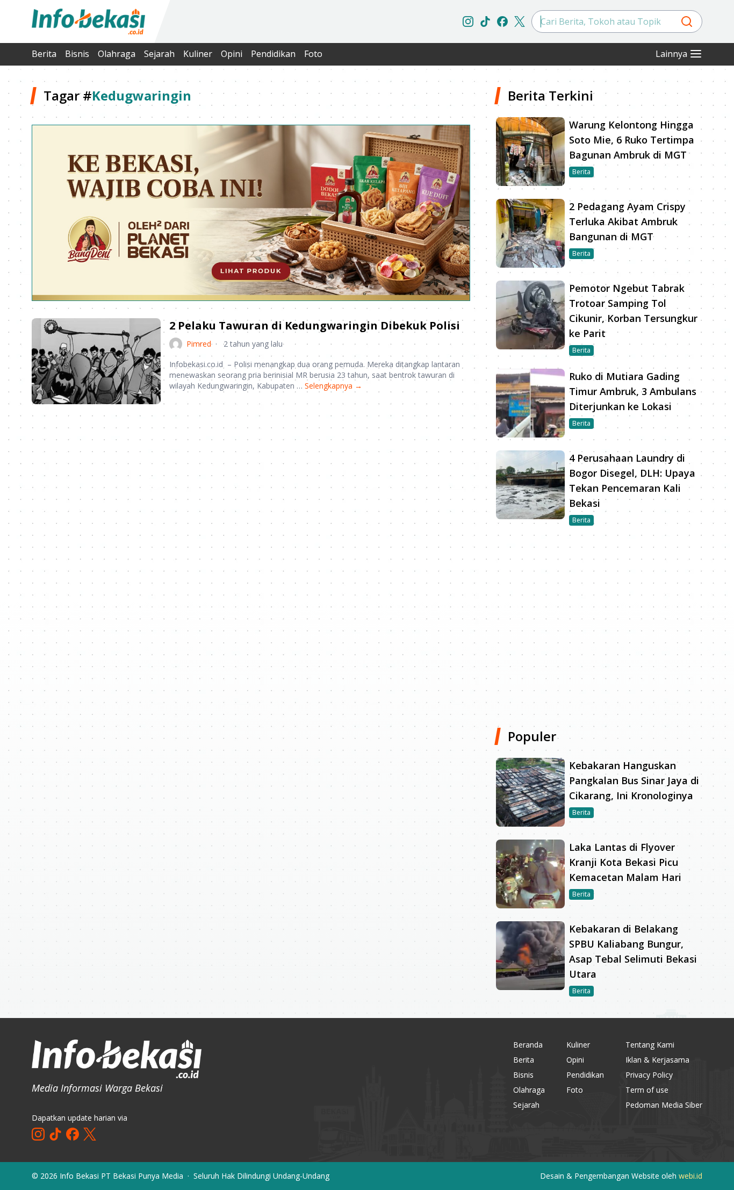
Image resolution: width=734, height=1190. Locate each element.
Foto (313, 54)
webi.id (690, 1176)
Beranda (528, 1045)
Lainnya (671, 54)
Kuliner (197, 54)
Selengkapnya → (333, 386)
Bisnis (77, 54)
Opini (231, 54)
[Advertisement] (251, 496)
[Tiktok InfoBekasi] (485, 21)
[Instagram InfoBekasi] (468, 21)
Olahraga (116, 54)
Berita (44, 54)
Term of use (646, 1090)
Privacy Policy (649, 1075)
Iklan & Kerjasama (657, 1060)
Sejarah (159, 54)
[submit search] (686, 21)
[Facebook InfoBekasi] (502, 21)
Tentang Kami (649, 1045)
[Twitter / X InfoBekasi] (519, 21)
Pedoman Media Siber (663, 1105)
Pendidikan (273, 54)
